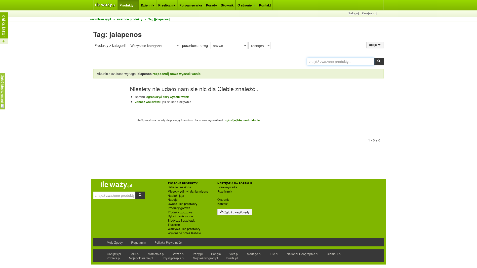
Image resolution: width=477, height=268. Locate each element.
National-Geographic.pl (302, 254)
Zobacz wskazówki (148, 102)
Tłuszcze (174, 225)
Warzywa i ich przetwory (184, 229)
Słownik (227, 5)
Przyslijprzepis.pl (172, 258)
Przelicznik (166, 5)
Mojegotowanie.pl (141, 258)
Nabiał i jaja (176, 196)
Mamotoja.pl (156, 254)
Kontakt (265, 5)
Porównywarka (190, 5)
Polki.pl (134, 254)
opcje (373, 45)
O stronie (245, 5)
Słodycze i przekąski (182, 220)
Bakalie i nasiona (179, 187)
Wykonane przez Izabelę (184, 233)
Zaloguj (354, 13)
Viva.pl (233, 254)
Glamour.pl (334, 254)
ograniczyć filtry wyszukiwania (168, 97)
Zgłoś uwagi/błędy (236, 212)
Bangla (216, 254)
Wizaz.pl (178, 254)
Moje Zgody (115, 242)
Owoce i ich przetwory (182, 204)
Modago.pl (254, 254)
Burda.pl (232, 258)
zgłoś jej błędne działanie (242, 120)
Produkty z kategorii (109, 45)
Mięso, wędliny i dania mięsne (188, 191)
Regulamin (138, 242)
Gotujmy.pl (114, 254)
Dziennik (147, 5)
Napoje (173, 199)
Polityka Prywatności (168, 242)
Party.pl (198, 254)
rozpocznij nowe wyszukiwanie (176, 73)
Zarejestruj (369, 13)
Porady (211, 5)
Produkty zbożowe (180, 212)
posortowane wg (195, 45)
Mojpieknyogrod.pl (205, 258)
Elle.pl (274, 254)
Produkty (126, 5)
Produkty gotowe (179, 208)
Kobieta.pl (113, 258)
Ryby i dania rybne (180, 216)
